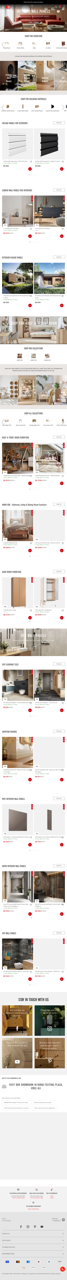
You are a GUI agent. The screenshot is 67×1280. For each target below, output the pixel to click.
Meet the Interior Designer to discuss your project (16, 1102)
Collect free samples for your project (42, 1102)
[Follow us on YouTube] (41, 1226)
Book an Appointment (33, 1209)
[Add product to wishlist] (31, 161)
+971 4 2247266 (6, 1220)
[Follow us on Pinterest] (35, 1226)
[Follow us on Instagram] (28, 1226)
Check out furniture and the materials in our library (16, 1108)
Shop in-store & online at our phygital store (45, 1108)
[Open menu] (3, 7)
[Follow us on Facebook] (21, 1226)
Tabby (51, 1196)
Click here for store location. (33, 2)
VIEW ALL (59, 122)
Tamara (52, 1197)
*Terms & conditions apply (18, 1197)
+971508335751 (56, 1220)
